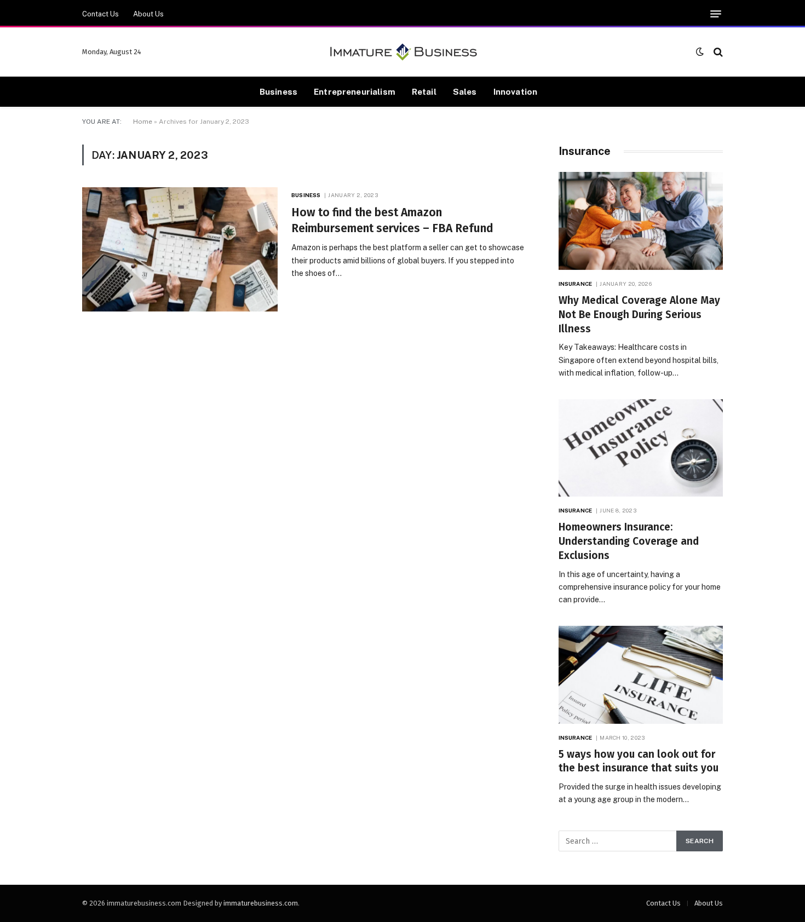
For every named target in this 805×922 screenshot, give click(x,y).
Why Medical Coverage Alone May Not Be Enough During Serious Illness (639, 314)
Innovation (515, 91)
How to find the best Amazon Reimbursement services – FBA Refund (392, 220)
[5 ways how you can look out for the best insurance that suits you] (641, 675)
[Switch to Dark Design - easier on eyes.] (699, 51)
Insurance (575, 283)
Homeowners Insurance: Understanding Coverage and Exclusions (629, 541)
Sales (465, 91)
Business (278, 91)
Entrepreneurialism (354, 91)
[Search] (717, 51)
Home (142, 121)
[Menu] (715, 14)
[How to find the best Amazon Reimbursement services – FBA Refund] (180, 249)
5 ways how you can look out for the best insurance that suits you (638, 761)
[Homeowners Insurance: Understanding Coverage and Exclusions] (641, 448)
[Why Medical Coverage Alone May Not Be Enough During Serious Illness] (641, 221)
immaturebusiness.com (260, 903)
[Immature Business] (402, 52)
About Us (148, 14)
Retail (424, 91)
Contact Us (100, 14)
